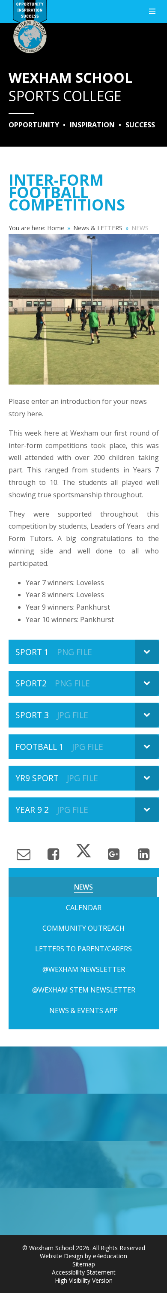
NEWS (140, 228)
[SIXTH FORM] (83, 1117)
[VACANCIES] (83, 1211)
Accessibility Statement (84, 1272)
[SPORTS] (83, 1070)
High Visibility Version (84, 1280)
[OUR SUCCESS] (83, 1164)
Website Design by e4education (83, 1256)
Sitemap (83, 1264)
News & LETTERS (97, 228)
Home (55, 228)
